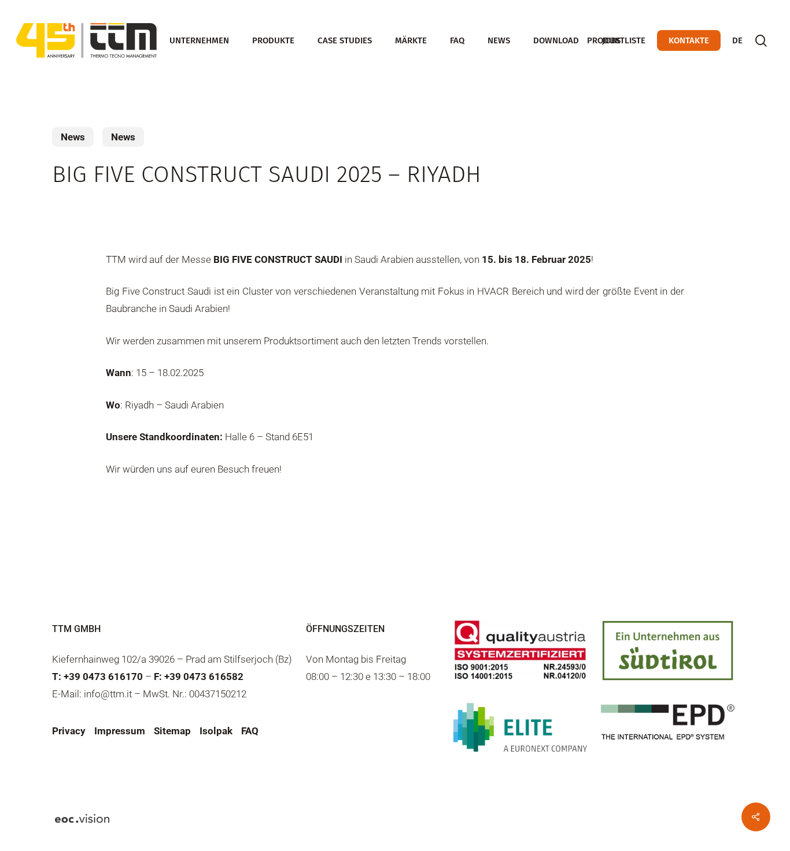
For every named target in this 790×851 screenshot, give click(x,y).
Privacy (69, 731)
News (73, 137)
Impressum (119, 731)
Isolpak (216, 731)
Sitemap (172, 731)
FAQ (250, 731)
